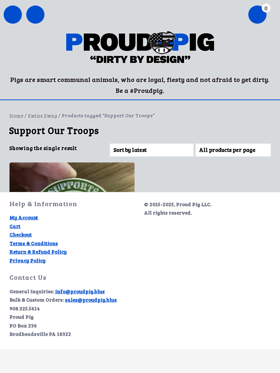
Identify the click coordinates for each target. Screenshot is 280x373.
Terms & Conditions (33, 243)
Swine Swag (42, 115)
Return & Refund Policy (38, 251)
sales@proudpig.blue (91, 299)
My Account (23, 217)
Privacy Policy (27, 260)
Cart (14, 226)
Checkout (20, 234)
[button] (35, 15)
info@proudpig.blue (80, 291)
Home (16, 115)
